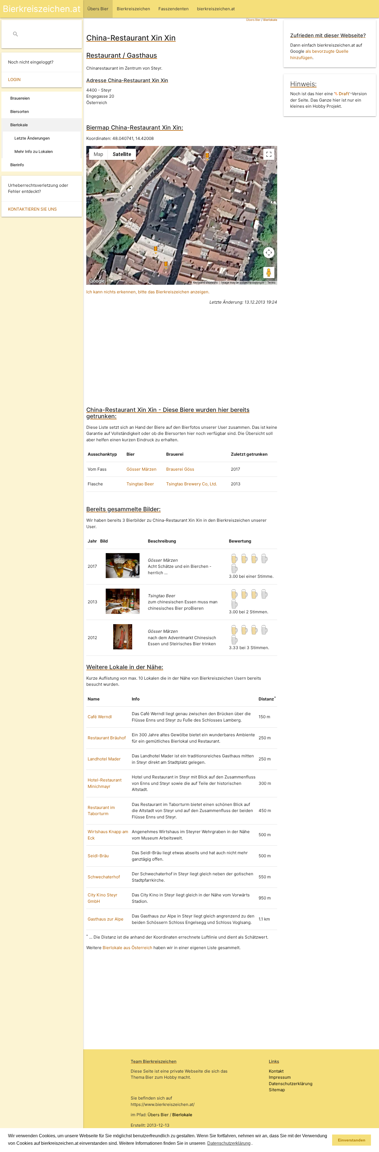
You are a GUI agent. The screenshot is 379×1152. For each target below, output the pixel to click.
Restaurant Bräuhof (107, 737)
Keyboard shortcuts (205, 282)
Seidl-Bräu (98, 855)
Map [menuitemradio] (98, 154)
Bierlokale (270, 20)
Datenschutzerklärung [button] (229, 1143)
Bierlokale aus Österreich (127, 947)
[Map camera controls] (268, 252)
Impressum (280, 1077)
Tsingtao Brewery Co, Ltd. (191, 483)
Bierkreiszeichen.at (41, 8)
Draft (343, 93)
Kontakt (276, 1071)
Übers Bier (253, 20)
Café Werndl (100, 716)
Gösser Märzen (141, 469)
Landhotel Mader (104, 759)
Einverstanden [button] (351, 1140)
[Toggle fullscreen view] (268, 154)
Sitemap (277, 1089)
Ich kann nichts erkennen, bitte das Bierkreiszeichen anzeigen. (147, 291)
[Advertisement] (181, 348)
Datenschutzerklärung (290, 1083)
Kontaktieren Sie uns (32, 209)
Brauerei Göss (180, 469)
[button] (254, 1144)
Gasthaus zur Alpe (105, 919)
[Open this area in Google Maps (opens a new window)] (97, 281)
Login (14, 79)
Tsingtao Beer (140, 483)
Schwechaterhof (104, 876)
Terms (271, 282)
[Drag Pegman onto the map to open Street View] (268, 272)
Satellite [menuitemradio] (122, 154)
